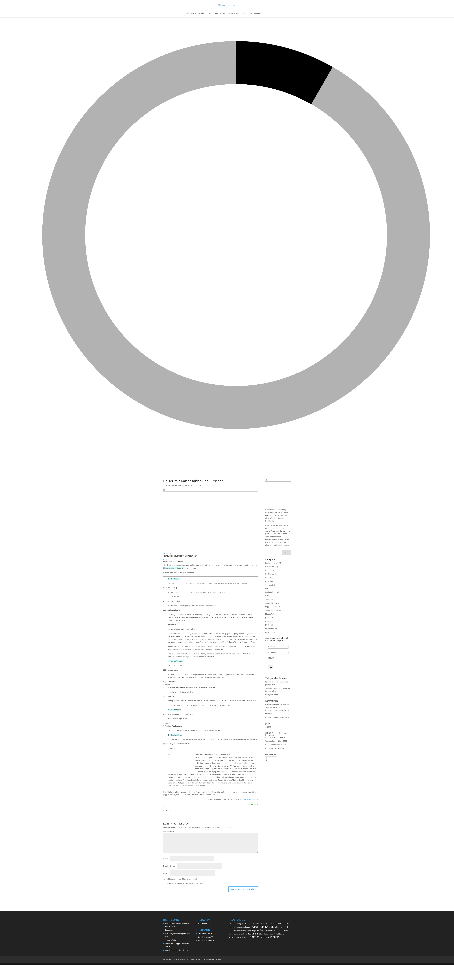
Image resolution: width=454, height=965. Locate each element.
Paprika (255, 930)
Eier (279, 924)
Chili (261, 924)
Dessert (185, 485)
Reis (267, 596)
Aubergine (231, 924)
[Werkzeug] (269, 628)
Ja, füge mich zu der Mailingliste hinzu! (181, 879)
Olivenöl (248, 931)
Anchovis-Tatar (170, 940)
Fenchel (283, 924)
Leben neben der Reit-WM (275, 744)
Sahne (256, 933)
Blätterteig (238, 924)
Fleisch (268, 577)
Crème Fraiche (266, 924)
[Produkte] (269, 621)
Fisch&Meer (270, 574)
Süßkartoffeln (244, 937)
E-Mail (271, 658)
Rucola (250, 934)
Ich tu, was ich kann (275, 737)
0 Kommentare (195, 485)
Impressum (195, 959)
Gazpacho (169, 930)
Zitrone (264, 936)
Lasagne (231, 931)
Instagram (167, 959)
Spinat (276, 934)
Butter (244, 923)
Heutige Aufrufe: (204, 933)
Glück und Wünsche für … (275, 748)
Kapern (248, 927)
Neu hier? (202, 13)
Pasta (267, 588)
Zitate (244, 13)
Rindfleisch (244, 934)
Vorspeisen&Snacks (273, 610)
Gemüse (268, 585)
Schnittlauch (270, 934)
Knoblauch (272, 927)
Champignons (253, 923)
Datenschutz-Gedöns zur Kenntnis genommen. (185, 883)
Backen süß (176, 485)
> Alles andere (255, 13)
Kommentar (168, 832)
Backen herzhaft (271, 563)
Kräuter (282, 927)
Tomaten (254, 937)
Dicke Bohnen (274, 924)
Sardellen (263, 934)
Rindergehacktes (236, 934)
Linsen (236, 931)
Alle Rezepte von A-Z (217, 13)
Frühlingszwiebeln (240, 927)
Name (166, 859)
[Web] (267, 625)
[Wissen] (268, 632)
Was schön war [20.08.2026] (276, 741)
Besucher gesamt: (205, 941)
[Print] (267, 617)
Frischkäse (232, 927)
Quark (286, 931)
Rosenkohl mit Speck (281, 717)
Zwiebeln (274, 937)
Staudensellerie (234, 937)
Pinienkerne (281, 931)
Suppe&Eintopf (271, 606)
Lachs (287, 927)
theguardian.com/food (251, 799)
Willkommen (191, 13)
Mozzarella (242, 931)
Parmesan (266, 930)
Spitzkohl (282, 934)
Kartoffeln (258, 927)
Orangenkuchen (271, 695)
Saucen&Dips (270, 603)
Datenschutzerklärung (212, 959)
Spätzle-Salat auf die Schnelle (176, 950)
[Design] (268, 614)
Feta (287, 924)
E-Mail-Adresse (170, 866)
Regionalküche (271, 592)
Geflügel (268, 581)
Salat (267, 599)
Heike (267, 711)
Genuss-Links (233, 13)
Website (166, 873)
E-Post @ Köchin (181, 959)
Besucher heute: (204, 937)
